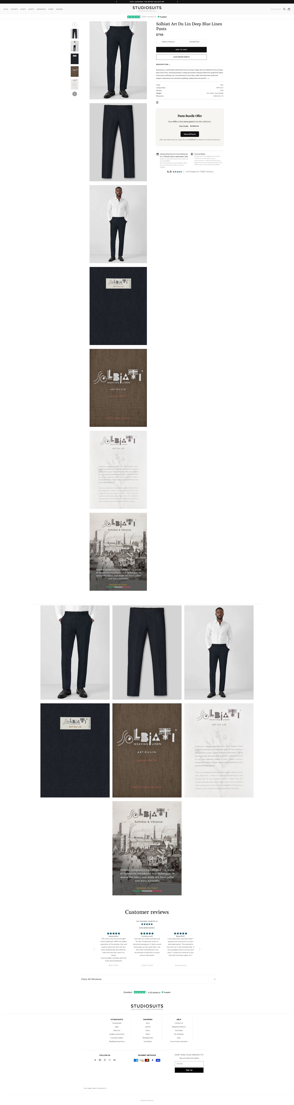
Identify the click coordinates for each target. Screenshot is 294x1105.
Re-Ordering (178, 1034)
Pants (148, 1030)
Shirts (148, 1034)
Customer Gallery (116, 1038)
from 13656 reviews (147, 927)
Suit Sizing (178, 1030)
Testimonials (116, 1023)
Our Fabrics (148, 1041)
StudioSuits (149, 1100)
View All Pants (190, 134)
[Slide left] (74, 24)
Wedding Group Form (116, 1041)
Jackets (148, 1027)
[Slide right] (74, 94)
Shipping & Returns (179, 1027)
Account (275, 9)
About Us (116, 1030)
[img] (147, 924)
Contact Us (179, 1023)
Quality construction (116, 1034)
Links (179, 1038)
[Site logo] (147, 1007)
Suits (148, 1023)
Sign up (189, 1070)
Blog (116, 1027)
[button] (284, 9)
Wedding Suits (148, 1038)
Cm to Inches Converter (179, 1041)
